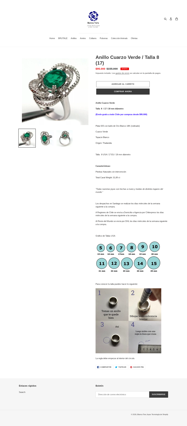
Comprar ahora (123, 91)
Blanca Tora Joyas (144, 414)
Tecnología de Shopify (160, 414)
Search (22, 392)
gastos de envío (122, 73)
